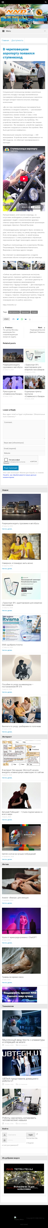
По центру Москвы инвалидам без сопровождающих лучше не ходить (10, 332)
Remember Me (32, 1138)
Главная (5, 40)
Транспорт (25, 312)
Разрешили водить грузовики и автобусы (13, 366)
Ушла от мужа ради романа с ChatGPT (19, 937)
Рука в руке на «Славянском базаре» (13, 392)
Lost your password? (10, 1145)
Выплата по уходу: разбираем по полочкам (21, 726)
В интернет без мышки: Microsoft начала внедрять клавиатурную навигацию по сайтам (23, 771)
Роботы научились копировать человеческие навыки (19, 1119)
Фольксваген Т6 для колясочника (24, 1187)
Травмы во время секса (12, 977)
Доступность (17, 40)
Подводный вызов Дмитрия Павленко (37, 330)
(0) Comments (22, 1045)
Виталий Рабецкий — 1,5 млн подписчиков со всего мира (22, 813)
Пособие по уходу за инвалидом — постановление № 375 (17, 685)
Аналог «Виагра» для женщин (15, 898)
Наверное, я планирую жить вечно (17, 563)
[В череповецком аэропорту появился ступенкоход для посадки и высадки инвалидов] (9, 265)
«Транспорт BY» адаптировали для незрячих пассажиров (34, 367)
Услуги (34, 312)
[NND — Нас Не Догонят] (24, 12)
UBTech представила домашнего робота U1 (20, 1080)
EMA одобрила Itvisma (12, 645)
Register (31, 1143)
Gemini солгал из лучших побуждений (19, 854)
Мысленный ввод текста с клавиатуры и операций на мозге (23, 1041)
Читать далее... (7, 529)
